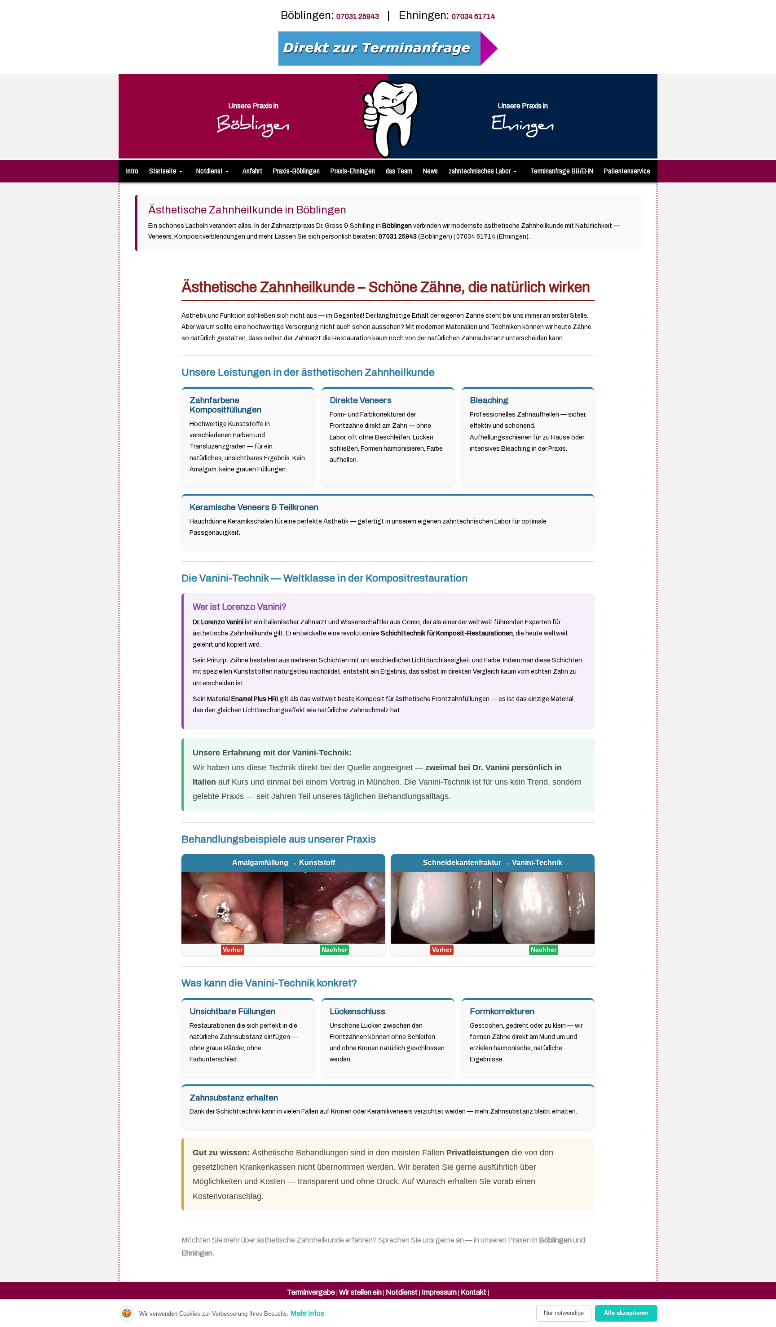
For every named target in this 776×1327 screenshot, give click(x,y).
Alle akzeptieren (626, 1312)
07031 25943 (358, 16)
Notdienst (402, 1292)
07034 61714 (473, 16)
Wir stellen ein (360, 1292)
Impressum (439, 1292)
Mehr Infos (307, 1313)
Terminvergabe (311, 1292)
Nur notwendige (564, 1312)
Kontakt (473, 1292)
